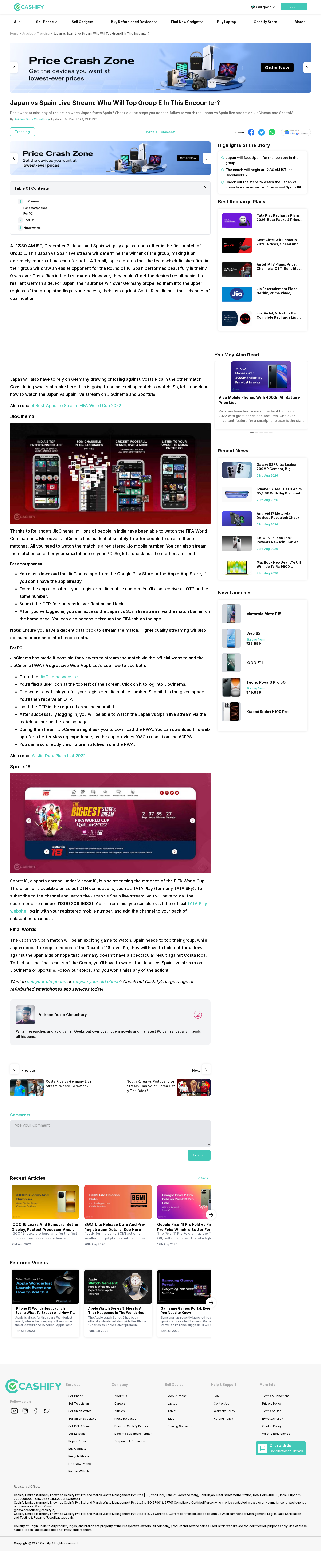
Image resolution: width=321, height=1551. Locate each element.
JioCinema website (58, 676)
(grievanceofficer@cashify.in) (34, 1510)
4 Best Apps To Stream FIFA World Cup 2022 (76, 405)
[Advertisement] (110, 339)
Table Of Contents (31, 188)
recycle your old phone (96, 981)
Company (120, 1384)
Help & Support (223, 1384)
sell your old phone (46, 981)
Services (73, 1384)
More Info (267, 1384)
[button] (294, 6)
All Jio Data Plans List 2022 (59, 755)
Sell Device (174, 1384)
